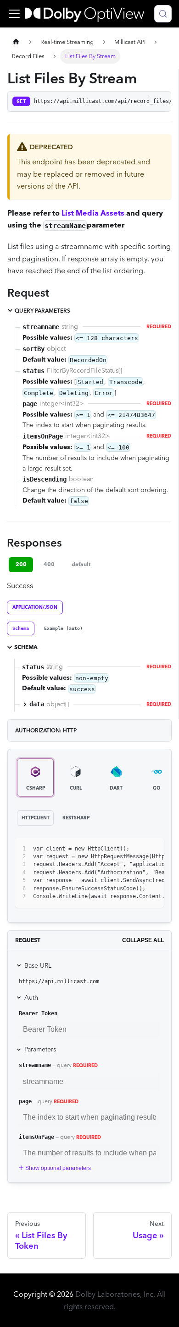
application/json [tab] (34, 607)
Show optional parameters (58, 1168)
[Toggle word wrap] (136, 849)
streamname (35, 1065)
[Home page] (16, 42)
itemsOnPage (36, 1137)
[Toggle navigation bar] (14, 14)
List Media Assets (93, 212)
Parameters (40, 1049)
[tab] (20, 628)
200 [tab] (21, 564)
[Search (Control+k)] (163, 13)
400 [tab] (49, 564)
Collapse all (143, 940)
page (25, 1101)
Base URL (37, 965)
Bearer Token (38, 1013)
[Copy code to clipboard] (152, 849)
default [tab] (81, 564)
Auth (31, 997)
